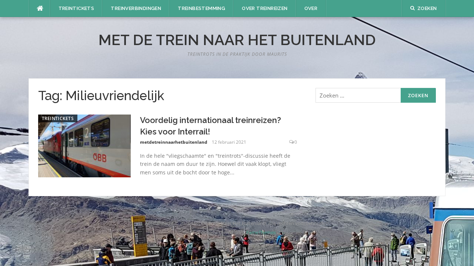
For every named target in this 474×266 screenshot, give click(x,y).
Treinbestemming (201, 8)
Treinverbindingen (136, 8)
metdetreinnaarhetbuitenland (173, 142)
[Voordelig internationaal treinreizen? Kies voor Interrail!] (84, 145)
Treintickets (76, 8)
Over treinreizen (264, 8)
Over (311, 8)
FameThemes (261, 232)
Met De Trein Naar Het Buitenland (237, 39)
